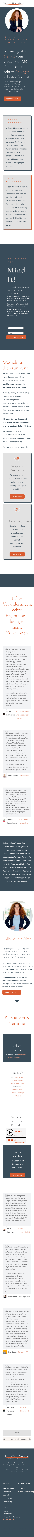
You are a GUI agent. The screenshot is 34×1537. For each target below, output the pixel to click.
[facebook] (3, 1519)
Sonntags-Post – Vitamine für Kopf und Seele (17, 1093)
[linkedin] (13, 1519)
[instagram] (7, 1519)
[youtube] (10, 1519)
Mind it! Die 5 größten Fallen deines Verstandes (17, 1080)
